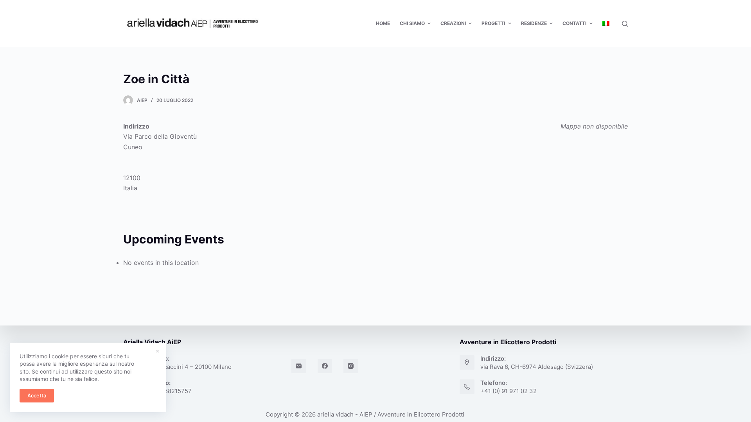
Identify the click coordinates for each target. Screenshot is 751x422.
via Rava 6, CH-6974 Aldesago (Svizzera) (536, 366)
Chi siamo (412, 23)
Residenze (534, 23)
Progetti (493, 23)
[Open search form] (625, 24)
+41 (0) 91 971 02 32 (508, 391)
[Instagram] (350, 366)
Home (383, 23)
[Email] (298, 366)
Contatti (574, 23)
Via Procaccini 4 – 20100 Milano (188, 366)
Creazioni (453, 23)
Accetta (36, 395)
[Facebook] (325, 366)
